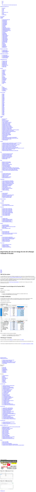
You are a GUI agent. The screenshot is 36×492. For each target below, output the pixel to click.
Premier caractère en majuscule (6, 122)
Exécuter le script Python (6, 241)
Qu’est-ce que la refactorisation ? (7, 443)
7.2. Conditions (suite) (5, 392)
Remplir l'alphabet (5, 135)
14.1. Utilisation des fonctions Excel (7, 403)
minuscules (4, 119)
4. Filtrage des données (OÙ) (6, 410)
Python (1, 235)
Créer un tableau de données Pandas (7, 212)
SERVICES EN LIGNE (4, 358)
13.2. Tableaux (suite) (5, 402)
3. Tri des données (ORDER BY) (7, 409)
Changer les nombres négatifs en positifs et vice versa (10, 147)
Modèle (1, 216)
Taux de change (2, 92)
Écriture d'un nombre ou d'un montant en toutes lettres (10, 150)
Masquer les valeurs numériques (7, 149)
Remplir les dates (4, 158)
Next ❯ (5, 357)
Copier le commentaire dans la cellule (7, 182)
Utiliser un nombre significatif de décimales (8, 148)
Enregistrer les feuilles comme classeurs (8, 194)
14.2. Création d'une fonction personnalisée (8, 404)
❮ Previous (2, 357)
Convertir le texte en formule (6, 174)
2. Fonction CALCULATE (6, 422)
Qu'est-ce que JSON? (5, 442)
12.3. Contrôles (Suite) (5, 399)
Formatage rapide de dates (6, 157)
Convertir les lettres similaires (6, 134)
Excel (3, 200)
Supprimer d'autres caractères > (6, 125)
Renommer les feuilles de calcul (7, 196)
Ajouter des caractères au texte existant (8, 130)
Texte (1, 117)
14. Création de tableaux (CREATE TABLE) (9, 418)
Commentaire (2, 179)
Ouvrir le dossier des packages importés (8, 238)
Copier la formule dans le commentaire (8, 181)
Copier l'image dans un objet (6, 187)
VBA (3, 9)
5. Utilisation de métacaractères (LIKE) (8, 411)
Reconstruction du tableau (6, 165)
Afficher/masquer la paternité (6, 185)
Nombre (1, 141)
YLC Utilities (4, 14)
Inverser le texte (4, 136)
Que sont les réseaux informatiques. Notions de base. (10, 444)
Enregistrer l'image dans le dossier (7, 188)
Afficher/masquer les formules (6, 176)
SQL (3, 11)
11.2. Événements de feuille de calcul (7, 397)
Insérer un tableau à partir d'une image (8, 205)
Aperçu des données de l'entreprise (7, 221)
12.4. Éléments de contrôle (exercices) (8, 400)
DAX (3, 10)
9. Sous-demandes (5, 414)
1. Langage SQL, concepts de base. (7, 407)
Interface (1, 223)
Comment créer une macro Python (7, 437)
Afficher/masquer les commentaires (7, 184)
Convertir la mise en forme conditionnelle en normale (10, 170)
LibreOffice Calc (3, 304)
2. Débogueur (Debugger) (6, 386)
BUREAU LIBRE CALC (4, 425)
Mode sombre (4, 227)
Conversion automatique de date (7, 154)
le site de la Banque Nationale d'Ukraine (16, 277)
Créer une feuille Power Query (6, 244)
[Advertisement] (7, 262)
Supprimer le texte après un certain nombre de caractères (10, 129)
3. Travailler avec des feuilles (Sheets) (7, 387)
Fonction (6, 429)
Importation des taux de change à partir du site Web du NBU (11, 426)
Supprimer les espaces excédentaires (7, 127)
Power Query (2, 242)
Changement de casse (3, 59)
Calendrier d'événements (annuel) (7, 219)
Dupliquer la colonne (5, 245)
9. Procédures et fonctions (6, 394)
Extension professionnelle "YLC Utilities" (8, 436)
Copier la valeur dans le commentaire (7, 180)
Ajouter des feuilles (5, 193)
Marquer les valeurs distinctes (6, 162)
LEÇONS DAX (2, 420)
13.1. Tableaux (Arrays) (5, 401)
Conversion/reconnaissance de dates (7, 153)
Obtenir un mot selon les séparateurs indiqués (9, 131)
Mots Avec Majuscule (5, 120)
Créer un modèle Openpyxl (6, 214)
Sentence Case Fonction (5, 433)
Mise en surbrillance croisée (6, 228)
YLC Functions (27, 343)
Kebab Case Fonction (5, 431)
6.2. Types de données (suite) (6, 390)
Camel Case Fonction (5, 430)
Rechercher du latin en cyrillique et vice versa (9, 361)
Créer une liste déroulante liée (6, 166)
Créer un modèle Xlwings (6, 215)
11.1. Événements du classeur (6, 396)
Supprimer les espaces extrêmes (7, 126)
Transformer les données (5, 246)
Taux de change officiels (5, 204)
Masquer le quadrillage (5, 225)
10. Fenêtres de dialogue (5, 395)
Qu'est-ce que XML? (5, 441)
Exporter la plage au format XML (7, 209)
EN (2, 2)
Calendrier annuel (5, 218)
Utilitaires (1, 116)
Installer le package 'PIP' (5, 239)
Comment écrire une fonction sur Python (8, 438)
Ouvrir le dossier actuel (5, 232)
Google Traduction (5, 139)
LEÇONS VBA (2, 383)
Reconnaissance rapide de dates (7, 155)
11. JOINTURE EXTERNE (6, 416)
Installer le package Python (6, 240)
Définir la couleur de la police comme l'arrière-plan (9, 169)
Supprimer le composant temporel (7, 156)
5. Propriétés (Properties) (6, 388)
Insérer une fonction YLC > (6, 177)
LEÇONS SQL (2, 406)
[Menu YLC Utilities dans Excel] (6, 489)
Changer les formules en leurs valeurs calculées (9, 143)
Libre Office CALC (5, 12)
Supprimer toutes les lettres (6, 123)
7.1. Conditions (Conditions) (6, 391)
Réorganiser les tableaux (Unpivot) (7, 428)
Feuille (1, 191)
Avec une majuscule (5, 121)
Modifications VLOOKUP (4, 53)
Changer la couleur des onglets (6, 197)
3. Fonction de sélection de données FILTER (9, 423)
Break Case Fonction (5, 432)
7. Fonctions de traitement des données (8, 412)
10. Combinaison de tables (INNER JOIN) (8, 415)
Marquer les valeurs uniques (6, 161)
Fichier (1, 229)
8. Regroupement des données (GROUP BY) (9, 413)
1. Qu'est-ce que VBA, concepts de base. (8, 385)
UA (2, 1)
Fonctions (1, 17)
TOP (1, 248)
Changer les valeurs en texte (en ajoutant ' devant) (9, 145)
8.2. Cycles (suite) (5, 393)
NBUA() (11, 339)
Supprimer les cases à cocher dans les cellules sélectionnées (11, 168)
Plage (1, 160)
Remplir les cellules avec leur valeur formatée (9, 146)
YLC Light (23, 343)
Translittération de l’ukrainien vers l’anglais (8, 362)
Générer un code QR (5, 189)
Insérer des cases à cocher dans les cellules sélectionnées (10, 167)
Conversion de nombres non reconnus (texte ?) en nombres (11, 144)
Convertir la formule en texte (6, 173)
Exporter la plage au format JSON (7, 210)
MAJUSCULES (4, 118)
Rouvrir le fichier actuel (5, 231)
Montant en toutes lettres (4, 48)
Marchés (1, 68)
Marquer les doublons (5, 163)
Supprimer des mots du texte (6, 132)
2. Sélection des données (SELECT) (7, 408)
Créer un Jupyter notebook (6, 213)
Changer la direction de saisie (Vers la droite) (8, 226)
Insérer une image (5, 186)
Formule (1, 171)
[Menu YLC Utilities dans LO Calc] (6, 479)
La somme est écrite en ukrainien (7, 360)
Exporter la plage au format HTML (7, 211)
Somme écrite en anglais (5, 427)
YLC (3, 201)
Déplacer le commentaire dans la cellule (8, 183)
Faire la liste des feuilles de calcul (7, 195)
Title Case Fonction (5, 434)
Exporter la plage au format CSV (7, 208)
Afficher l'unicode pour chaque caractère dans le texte (10, 138)
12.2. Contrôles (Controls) (6, 398)
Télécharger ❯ (2, 490)
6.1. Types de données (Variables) (7, 389)
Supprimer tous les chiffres (6, 124)
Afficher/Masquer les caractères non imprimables (9, 137)
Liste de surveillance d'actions (6, 220)
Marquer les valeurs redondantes (7, 164)
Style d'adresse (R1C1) (5, 224)
